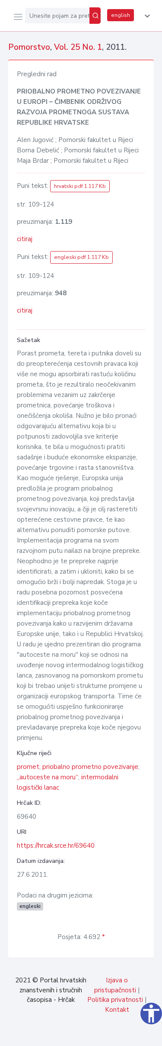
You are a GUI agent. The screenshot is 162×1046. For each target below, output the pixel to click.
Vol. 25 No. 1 (78, 47)
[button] (145, 16)
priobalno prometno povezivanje (90, 766)
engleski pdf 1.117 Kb (81, 257)
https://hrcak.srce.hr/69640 (56, 845)
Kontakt (117, 1009)
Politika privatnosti (115, 999)
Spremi (91, 1035)
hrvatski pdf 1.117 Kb (80, 186)
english (120, 15)
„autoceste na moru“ (47, 777)
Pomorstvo (29, 47)
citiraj (24, 239)
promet (28, 766)
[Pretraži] (95, 15)
